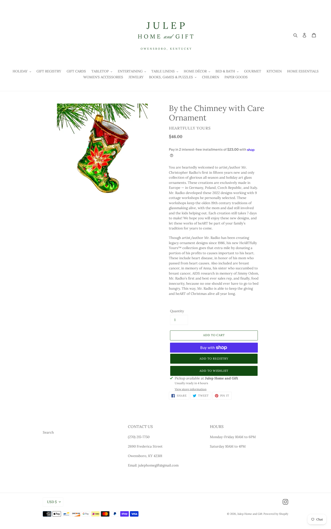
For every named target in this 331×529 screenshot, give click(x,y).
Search (48, 432)
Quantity (177, 311)
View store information (190, 389)
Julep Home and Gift (250, 513)
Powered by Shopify (275, 513)
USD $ (52, 502)
